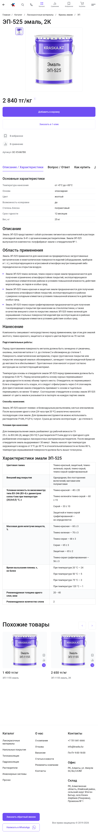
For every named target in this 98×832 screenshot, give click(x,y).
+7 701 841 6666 (76, 740)
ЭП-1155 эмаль (11, 677)
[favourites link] (69, 3)
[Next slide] (92, 625)
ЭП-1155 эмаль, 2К (61, 677)
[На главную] (13, 4)
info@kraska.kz (75, 746)
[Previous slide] (82, 625)
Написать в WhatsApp (18, 827)
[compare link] (55, 3)
